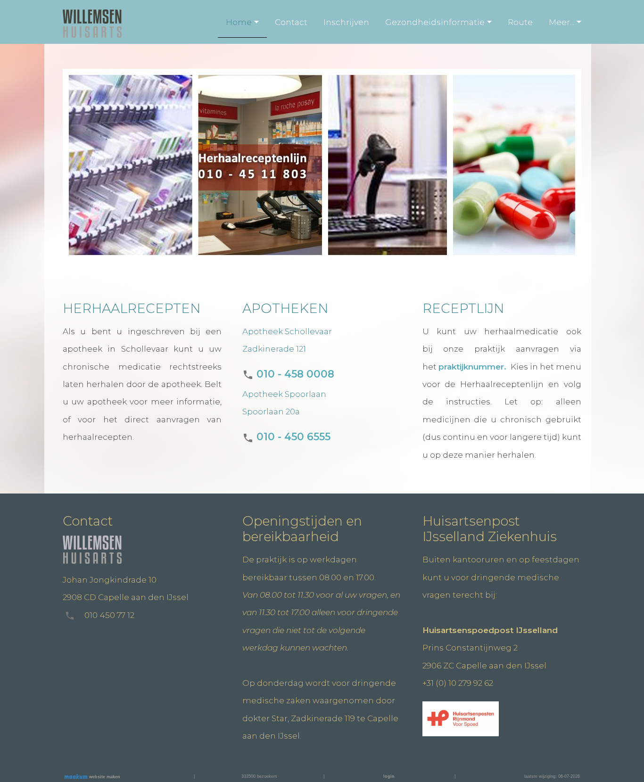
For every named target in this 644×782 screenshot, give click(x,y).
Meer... (561, 22)
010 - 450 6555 (292, 436)
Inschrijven (346, 22)
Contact (291, 22)
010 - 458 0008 (294, 374)
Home (239, 22)
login (389, 776)
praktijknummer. (473, 366)
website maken (104, 776)
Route (520, 22)
